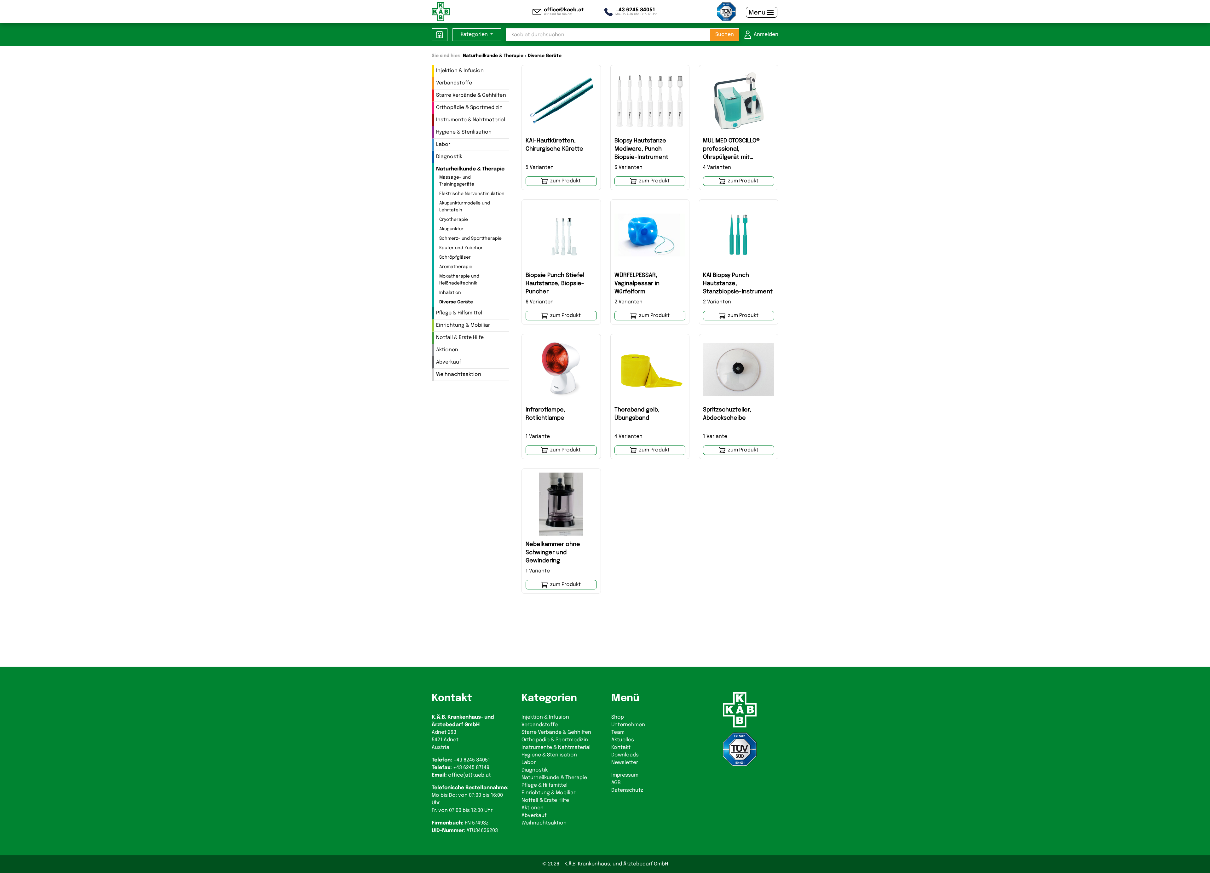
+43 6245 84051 (471, 760)
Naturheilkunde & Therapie (470, 169)
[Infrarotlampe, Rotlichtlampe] (561, 369)
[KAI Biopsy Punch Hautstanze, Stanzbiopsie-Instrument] (738, 235)
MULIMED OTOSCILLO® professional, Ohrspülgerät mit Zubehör (731, 149)
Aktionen (447, 350)
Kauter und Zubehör (461, 248)
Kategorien (475, 34)
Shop (617, 717)
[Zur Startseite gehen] (441, 11)
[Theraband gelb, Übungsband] (650, 369)
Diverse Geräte (456, 302)
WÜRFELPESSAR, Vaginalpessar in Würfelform (637, 284)
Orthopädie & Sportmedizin (469, 107)
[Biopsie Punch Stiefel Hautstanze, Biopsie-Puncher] (561, 235)
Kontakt (621, 747)
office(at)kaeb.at (469, 775)
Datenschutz (627, 790)
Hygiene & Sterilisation (464, 132)
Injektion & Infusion (460, 70)
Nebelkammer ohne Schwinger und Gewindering (553, 553)
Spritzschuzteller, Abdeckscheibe (727, 414)
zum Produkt (565, 181)
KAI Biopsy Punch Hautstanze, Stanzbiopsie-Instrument (738, 284)
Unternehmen (628, 724)
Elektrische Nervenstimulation (471, 194)
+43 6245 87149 (471, 767)
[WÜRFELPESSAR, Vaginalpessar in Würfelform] (650, 235)
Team (618, 732)
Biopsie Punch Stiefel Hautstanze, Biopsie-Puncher (555, 284)
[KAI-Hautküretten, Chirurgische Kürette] (561, 100)
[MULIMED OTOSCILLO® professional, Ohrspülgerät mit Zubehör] (738, 100)
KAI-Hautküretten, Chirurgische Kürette (554, 145)
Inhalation (450, 292)
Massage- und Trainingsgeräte (456, 181)
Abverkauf (448, 362)
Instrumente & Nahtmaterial (470, 120)
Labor (443, 144)
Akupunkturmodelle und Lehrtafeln (464, 206)
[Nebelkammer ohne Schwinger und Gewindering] (561, 504)
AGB (616, 782)
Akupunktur (451, 229)
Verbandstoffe (454, 83)
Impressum (624, 775)
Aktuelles (622, 740)
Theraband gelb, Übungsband (637, 414)
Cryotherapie (453, 219)
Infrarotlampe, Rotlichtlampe (545, 414)
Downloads (625, 755)
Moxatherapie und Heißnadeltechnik (459, 279)
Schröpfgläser (455, 257)
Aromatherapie (455, 267)
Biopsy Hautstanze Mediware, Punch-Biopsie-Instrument (641, 149)
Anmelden (766, 34)
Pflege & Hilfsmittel (459, 313)
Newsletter (624, 762)
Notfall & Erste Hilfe (460, 337)
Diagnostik (449, 156)
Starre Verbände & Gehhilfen (471, 95)
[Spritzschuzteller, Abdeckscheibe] (738, 369)
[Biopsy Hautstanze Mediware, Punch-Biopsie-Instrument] (650, 100)
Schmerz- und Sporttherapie (470, 238)
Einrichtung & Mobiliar (463, 325)
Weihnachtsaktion (458, 374)
